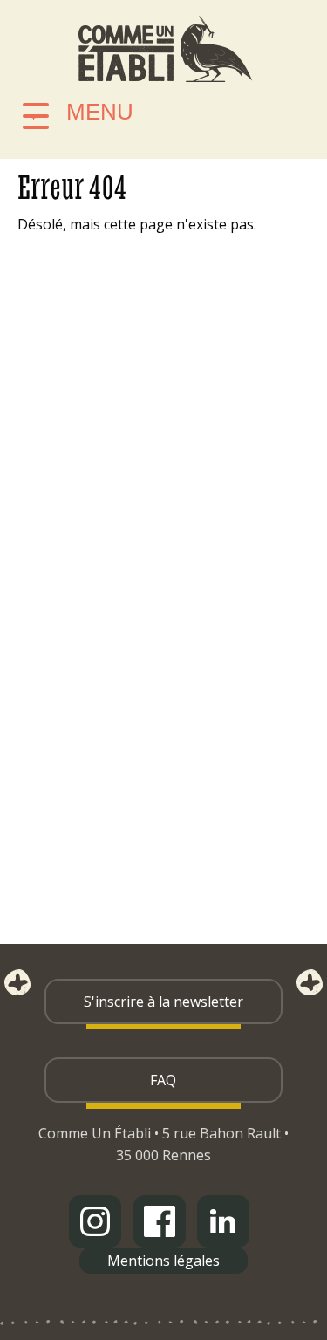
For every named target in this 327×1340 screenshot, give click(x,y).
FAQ (163, 1080)
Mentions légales (163, 1260)
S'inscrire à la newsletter (163, 1001)
